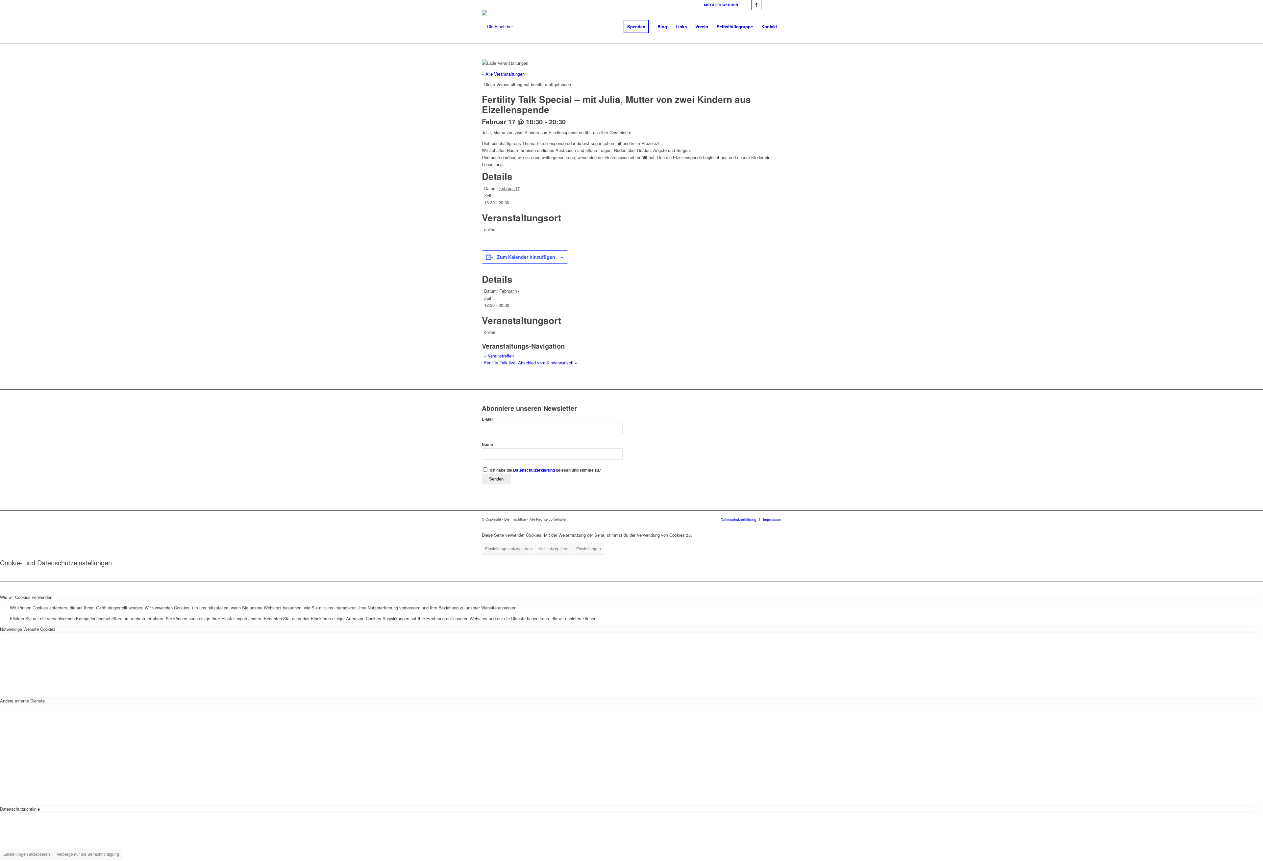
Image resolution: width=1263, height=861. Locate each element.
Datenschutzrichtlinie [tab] (20, 809)
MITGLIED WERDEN (721, 4)
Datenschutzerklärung (534, 470)
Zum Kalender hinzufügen (526, 257)
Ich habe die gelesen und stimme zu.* (546, 470)
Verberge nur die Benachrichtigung (88, 854)
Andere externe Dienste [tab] (22, 701)
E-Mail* (488, 419)
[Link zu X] (776, 5)
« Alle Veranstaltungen (503, 74)
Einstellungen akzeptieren (508, 548)
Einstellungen (588, 548)
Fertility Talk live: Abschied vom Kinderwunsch (530, 362)
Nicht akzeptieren (554, 548)
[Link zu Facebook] (746, 5)
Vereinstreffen (499, 356)
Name (487, 444)
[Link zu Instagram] (766, 5)
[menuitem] (636, 26)
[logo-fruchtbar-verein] (497, 26)
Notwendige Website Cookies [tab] (28, 629)
